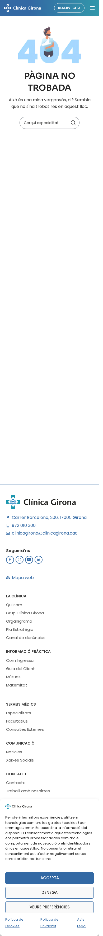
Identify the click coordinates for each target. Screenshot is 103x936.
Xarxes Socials (20, 760)
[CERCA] (73, 123)
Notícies (14, 752)
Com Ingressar (20, 660)
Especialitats (18, 713)
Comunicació (20, 743)
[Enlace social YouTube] (29, 560)
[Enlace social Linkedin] (39, 560)
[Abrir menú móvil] (92, 8)
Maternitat (16, 685)
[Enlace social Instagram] (20, 560)
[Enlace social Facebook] (10, 560)
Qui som (14, 604)
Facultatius (17, 721)
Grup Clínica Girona (25, 613)
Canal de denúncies (25, 637)
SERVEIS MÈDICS (21, 704)
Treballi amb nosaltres (28, 791)
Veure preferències (50, 907)
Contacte (16, 774)
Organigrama (19, 621)
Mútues (13, 677)
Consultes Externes (25, 729)
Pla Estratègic (19, 629)
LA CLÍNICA (16, 596)
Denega (49, 892)
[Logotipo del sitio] (22, 8)
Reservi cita (69, 8)
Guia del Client (20, 668)
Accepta (49, 878)
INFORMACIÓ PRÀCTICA (28, 651)
